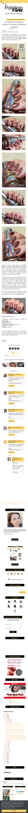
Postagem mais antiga (21, 502)
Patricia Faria (16, 28)
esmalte (17, 355)
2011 (6, 761)
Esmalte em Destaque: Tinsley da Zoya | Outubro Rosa (16, 736)
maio (7, 746)
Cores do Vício (12, 418)
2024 (6, 713)
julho (7, 743)
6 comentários (17, 353)
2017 (6, 754)
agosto (7, 742)
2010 (6, 762)
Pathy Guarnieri (12, 409)
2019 (6, 752)
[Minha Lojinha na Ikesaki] (15, 698)
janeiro (7, 750)
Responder (11, 385)
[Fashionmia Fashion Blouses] (15, 700)
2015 (6, 756)
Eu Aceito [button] (14, 810)
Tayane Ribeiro (11, 392)
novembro (8, 720)
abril (7, 747)
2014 (6, 758)
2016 (6, 755)
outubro (7, 721)
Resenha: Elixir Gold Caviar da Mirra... (12, 791)
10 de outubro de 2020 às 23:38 (16, 459)
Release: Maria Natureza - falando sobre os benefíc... (15, 729)
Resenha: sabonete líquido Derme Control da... (12, 798)
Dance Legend (12, 355)
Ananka (10, 427)
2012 (6, 760)
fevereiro (7, 749)
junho (7, 745)
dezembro (8, 719)
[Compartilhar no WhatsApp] (18, 348)
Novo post (11, 381)
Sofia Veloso (11, 374)
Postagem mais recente (7, 502)
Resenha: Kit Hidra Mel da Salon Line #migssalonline (16, 737)
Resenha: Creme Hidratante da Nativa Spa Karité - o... (16, 735)
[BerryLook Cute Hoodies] (15, 702)
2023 (6, 714)
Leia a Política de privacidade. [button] (8, 807)
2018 (6, 753)
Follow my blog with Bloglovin (20, 794)
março (7, 748)
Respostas (10, 455)
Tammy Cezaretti (12, 441)
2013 (6, 759)
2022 (6, 715)
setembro (8, 741)
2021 (6, 717)
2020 (6, 718)
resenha (21, 355)
